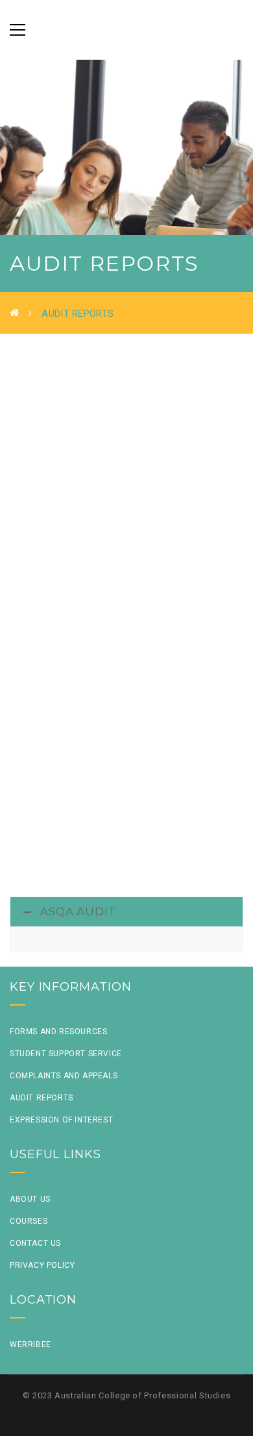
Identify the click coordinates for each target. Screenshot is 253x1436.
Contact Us (35, 1243)
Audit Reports (41, 1097)
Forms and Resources (58, 1031)
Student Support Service (66, 1053)
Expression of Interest (61, 1119)
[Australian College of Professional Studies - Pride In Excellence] (126, 29)
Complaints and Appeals (63, 1075)
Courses (28, 1221)
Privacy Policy (42, 1265)
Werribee (30, 1344)
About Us (30, 1199)
